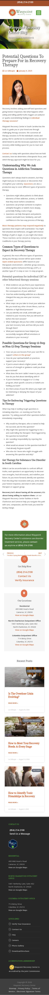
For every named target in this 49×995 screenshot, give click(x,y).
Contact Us (24, 576)
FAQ (14, 935)
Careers (15, 940)
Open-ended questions (12, 261)
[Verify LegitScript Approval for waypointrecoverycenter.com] (12, 844)
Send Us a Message (20, 833)
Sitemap (12, 988)
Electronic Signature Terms (28, 991)
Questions (28, 184)
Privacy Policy (24, 988)
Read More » (13, 703)
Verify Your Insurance (21, 924)
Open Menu (38, 12)
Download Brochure (20, 951)
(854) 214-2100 (25, 545)
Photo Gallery (18, 945)
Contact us (7, 153)
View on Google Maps (24, 615)
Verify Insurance (24, 580)
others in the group (21, 355)
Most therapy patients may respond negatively (22, 225)
